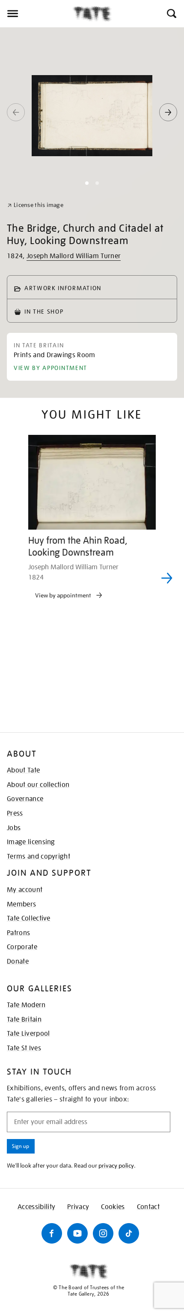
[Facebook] (52, 1233)
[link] (35, 205)
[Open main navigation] (36, 14)
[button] (171, 14)
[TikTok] (129, 1233)
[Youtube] (77, 1233)
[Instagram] (103, 1233)
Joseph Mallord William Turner (74, 256)
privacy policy (116, 1165)
